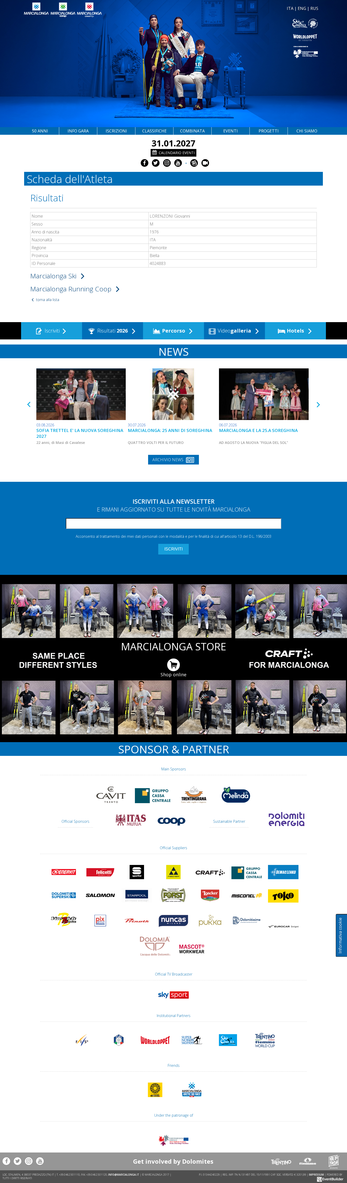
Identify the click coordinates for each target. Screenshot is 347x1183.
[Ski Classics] (228, 1049)
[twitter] (156, 163)
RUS (314, 8)
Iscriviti (51, 330)
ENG (302, 8)
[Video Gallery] (205, 163)
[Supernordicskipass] (192, 1049)
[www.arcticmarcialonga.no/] (192, 1099)
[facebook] (144, 163)
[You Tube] (178, 163)
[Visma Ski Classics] (247, 23)
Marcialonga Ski (54, 275)
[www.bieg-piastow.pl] (155, 1099)
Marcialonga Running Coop (71, 288)
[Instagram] (167, 163)
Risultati (112, 330)
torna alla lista (47, 299)
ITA (290, 8)
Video (233, 330)
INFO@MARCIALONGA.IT (123, 1174)
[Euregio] (247, 52)
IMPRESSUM (316, 1174)
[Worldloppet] (247, 37)
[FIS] (173, 1001)
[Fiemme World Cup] (265, 1049)
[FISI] (118, 1049)
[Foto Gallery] (194, 163)
